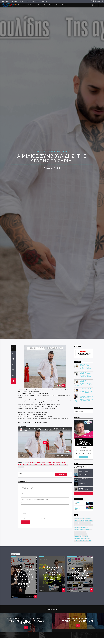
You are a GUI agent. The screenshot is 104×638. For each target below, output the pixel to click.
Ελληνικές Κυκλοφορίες (54, 159)
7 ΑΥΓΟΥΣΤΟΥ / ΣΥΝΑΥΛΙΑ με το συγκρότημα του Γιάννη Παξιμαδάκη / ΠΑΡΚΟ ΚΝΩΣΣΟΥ (83, 400)
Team (27, 1)
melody (58, 479)
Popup (95, 5)
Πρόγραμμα (14, 1)
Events (38, 1)
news (85, 550)
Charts (21, 1)
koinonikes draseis (80, 542)
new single (29, 481)
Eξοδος (13, 574)
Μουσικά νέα (5, 1)
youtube (20, 483)
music (63, 479)
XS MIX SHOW (78, 519)
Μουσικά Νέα (65, 159)
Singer (65, 481)
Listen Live (44, 1)
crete (24, 479)
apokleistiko (86, 535)
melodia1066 (51, 479)
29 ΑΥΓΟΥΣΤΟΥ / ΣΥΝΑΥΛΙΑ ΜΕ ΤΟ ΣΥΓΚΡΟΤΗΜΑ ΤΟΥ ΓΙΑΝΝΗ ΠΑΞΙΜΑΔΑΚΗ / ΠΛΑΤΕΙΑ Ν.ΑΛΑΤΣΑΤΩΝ (83, 384)
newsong (59, 481)
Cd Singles (38, 159)
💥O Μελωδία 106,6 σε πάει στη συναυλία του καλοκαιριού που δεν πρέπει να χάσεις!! (52, 590)
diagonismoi (88, 537)
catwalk (77, 537)
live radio (38, 479)
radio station (85, 555)
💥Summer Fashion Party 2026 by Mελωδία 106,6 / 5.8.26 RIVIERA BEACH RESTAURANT (80, 590)
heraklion (31, 479)
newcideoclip (51, 481)
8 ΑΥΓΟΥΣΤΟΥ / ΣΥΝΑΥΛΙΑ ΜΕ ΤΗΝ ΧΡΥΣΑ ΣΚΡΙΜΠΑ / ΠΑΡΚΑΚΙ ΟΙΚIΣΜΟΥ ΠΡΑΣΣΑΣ (82, 392)
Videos (32, 1)
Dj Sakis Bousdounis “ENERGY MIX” (79, 524)
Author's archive (60, 491)
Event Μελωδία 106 (72, 574)
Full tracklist (84, 510)
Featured (45, 159)
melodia (44, 479)
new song (36, 481)
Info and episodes (83, 473)
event (76, 539)
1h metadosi (78, 535)
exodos (81, 539)
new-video (43, 481)
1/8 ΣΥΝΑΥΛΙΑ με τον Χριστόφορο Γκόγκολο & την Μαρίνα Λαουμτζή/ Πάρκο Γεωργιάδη (86, 407)
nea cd (76, 548)
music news (21, 481)
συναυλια (88, 557)
